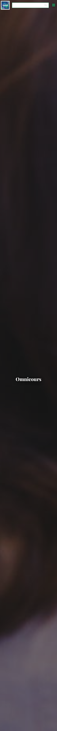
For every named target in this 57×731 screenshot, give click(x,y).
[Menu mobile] (53, 5)
